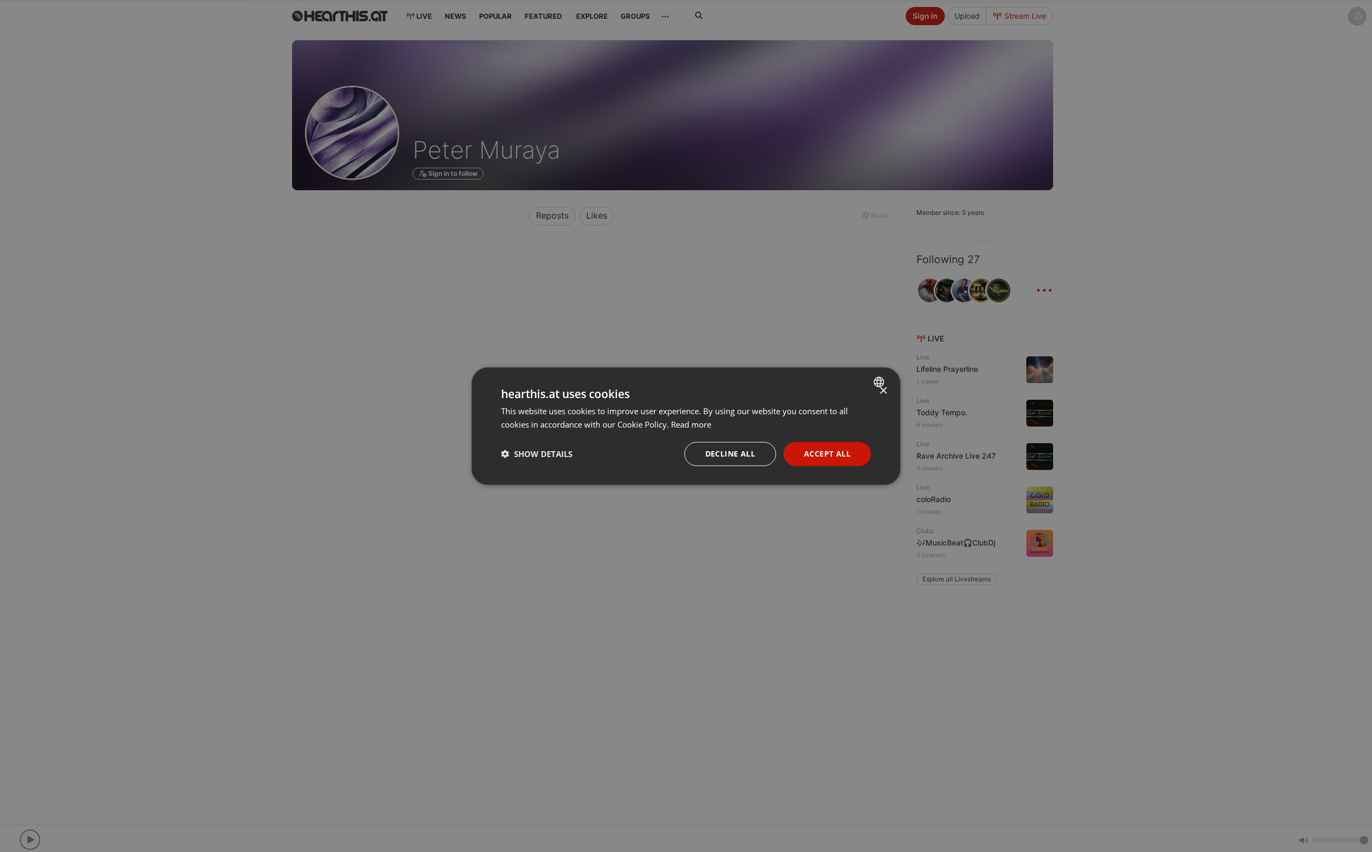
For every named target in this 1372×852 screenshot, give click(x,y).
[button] (536, 454)
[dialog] (686, 426)
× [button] (883, 391)
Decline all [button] (730, 454)
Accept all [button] (827, 454)
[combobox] (880, 382)
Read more (691, 424)
